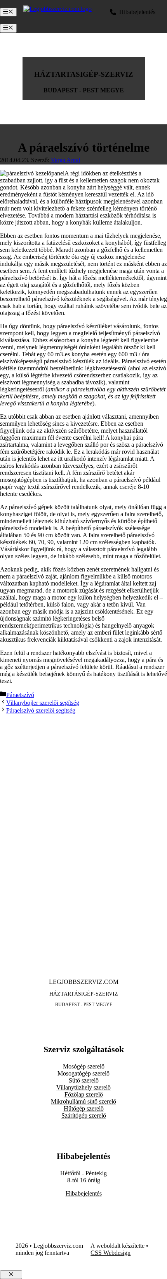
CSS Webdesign (110, 1252)
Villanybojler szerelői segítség (42, 702)
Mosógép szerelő (83, 1066)
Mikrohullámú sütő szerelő (83, 1101)
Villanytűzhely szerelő (83, 1087)
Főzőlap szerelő (83, 1094)
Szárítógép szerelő (83, 1115)
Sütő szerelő (84, 1080)
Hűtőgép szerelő (84, 1108)
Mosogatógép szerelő (83, 1073)
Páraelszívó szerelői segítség (40, 710)
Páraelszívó (20, 695)
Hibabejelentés (84, 1193)
